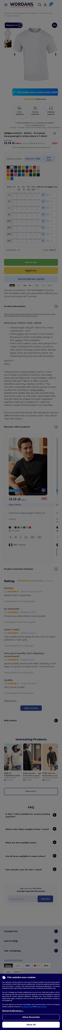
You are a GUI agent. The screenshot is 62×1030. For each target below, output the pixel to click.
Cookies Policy (27, 1006)
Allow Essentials (31, 1017)
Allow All (31, 1025)
